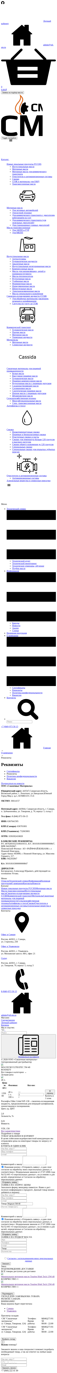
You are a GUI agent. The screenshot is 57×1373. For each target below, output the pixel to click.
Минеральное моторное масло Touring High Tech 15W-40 (28, 1276)
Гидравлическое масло (22, 378)
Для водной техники (22, 213)
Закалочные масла (20, 264)
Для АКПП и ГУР (20, 230)
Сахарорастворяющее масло (25, 386)
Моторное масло (20, 335)
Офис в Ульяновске (10, 946)
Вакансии (16, 695)
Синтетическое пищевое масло (26, 391)
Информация (34, 881)
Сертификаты (18, 688)
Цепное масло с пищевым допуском (29, 393)
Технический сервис (18, 881)
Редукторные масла (21, 279)
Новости (16, 625)
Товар (4, 1203)
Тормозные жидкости (22, 337)
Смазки (15, 179)
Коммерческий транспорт (19, 327)
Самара (10, 1308)
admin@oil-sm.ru (8, 1015)
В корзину (50, 1092)
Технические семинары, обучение (28, 566)
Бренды (15, 623)
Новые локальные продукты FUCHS (24, 164)
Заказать (6, 1264)
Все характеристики (10, 1131)
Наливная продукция (17, 633)
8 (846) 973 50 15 (9, 991)
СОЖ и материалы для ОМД (25, 181)
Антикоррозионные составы (25, 478)
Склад (4, 958)
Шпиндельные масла (22, 288)
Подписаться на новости (12, 783)
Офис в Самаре (8, 934)
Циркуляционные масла (23, 286)
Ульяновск (11, 1311)
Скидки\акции (8, 1020)
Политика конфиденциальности (27, 693)
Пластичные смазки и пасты (25, 437)
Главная (47, 748)
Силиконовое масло (21, 388)
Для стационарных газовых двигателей (30, 225)
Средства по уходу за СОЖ (25, 303)
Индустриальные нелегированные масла (31, 266)
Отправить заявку (9, 1182)
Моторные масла (20, 169)
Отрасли (5, 881)
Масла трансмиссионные (18, 227)
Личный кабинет (9, 1022)
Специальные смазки (22, 447)
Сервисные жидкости (22, 345)
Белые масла (18, 373)
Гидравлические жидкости (24, 261)
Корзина (5, 1025)
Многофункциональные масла (26, 401)
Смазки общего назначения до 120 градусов (33, 444)
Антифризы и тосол (16, 406)
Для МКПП (17, 232)
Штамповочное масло (22, 396)
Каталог (5, 159)
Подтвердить (7, 1294)
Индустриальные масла (23, 166)
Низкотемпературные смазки (26, 432)
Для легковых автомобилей (25, 210)
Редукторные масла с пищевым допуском (31, 383)
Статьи (15, 630)
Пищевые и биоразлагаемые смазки (29, 434)
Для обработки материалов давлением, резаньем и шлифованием (30, 299)
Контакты (11, 698)
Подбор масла (18, 568)
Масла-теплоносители (22, 276)
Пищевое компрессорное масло (27, 381)
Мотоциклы (12, 340)
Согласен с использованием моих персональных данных (30, 1259)
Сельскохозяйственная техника (21, 398)
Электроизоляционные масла (26, 291)
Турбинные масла (20, 281)
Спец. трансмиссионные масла (26, 403)
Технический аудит (21, 561)
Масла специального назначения (27, 293)
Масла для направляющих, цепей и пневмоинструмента (28, 272)
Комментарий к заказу (11, 1164)
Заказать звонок (9, 1368)
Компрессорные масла (22, 269)
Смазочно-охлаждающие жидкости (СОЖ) (27, 296)
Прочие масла (18, 332)
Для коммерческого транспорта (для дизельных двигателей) (29, 221)
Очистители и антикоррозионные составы (32, 176)
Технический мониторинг (24, 563)
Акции (15, 628)
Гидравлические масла (22, 330)
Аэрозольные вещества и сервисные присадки (28, 480)
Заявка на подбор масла (12, 93)
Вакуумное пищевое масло (25, 376)
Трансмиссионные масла (24, 184)
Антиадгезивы (19, 259)
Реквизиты (17, 690)
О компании (17, 883)
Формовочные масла (22, 284)
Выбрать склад (8, 1339)
